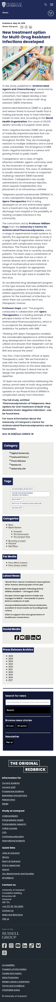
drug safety (17, 499)
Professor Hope (11, 308)
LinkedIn (30, 26)
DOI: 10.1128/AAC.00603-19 (17, 434)
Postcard (12, 543)
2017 (10, 680)
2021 (10, 669)
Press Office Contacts (17, 562)
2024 (10, 661)
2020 (10, 672)
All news (10, 726)
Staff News (13, 546)
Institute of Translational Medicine (27, 504)
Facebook (25, 26)
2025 (10, 658)
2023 (10, 664)
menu (51, 13)
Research (16, 465)
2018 (10, 677)
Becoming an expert (17, 541)
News (5, 13)
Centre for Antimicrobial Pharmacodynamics (22, 494)
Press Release (18, 461)
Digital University (20, 453)
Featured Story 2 (20, 457)
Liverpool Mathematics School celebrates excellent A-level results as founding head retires (26, 608)
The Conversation (21, 534)
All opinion (22, 726)
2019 (10, 674)
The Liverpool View (22, 537)
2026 (10, 656)
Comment (18, 531)
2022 (10, 666)
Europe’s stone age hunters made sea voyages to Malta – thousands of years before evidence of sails (24, 598)
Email (21, 26)
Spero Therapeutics (14, 201)
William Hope (17, 508)
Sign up (9, 742)
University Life (18, 469)
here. (17, 414)
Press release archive (17, 565)
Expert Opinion (14, 527)
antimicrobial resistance (22, 489)
